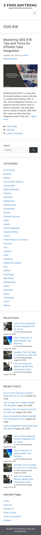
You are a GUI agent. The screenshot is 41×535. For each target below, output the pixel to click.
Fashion (7, 212)
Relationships (9, 282)
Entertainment (9, 205)
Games (6, 224)
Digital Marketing (11, 189)
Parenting (7, 259)
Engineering (8, 201)
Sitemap (7, 520)
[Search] (33, 150)
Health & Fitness (10, 232)
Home (6, 501)
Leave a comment (14, 133)
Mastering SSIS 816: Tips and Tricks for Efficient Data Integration (17, 45)
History (6, 236)
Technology (11, 126)
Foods (6, 220)
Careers (7, 178)
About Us (7, 505)
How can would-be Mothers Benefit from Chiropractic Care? (23, 366)
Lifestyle (7, 251)
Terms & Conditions (12, 516)
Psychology (8, 274)
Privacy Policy (9, 512)
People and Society (12, 263)
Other (6, 255)
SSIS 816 (10, 130)
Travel (6, 301)
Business (7, 174)
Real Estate (8, 278)
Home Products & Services (15, 240)
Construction (9, 185)
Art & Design (9, 170)
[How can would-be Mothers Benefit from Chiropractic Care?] (7, 367)
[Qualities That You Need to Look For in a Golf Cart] (7, 355)
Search (6, 145)
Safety (6, 286)
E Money (7, 193)
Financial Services (11, 216)
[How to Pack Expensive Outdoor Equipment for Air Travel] (7, 326)
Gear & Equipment (11, 228)
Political (6, 270)
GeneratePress (20, 531)
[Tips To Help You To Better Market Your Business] (7, 341)
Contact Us (8, 509)
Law (5, 247)
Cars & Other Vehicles (13, 182)
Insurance (7, 243)
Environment (9, 209)
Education (8, 197)
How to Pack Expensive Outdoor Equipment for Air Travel (24, 326)
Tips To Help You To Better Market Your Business (23, 341)
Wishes (6, 305)
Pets (5, 267)
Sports (6, 294)
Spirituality (8, 290)
